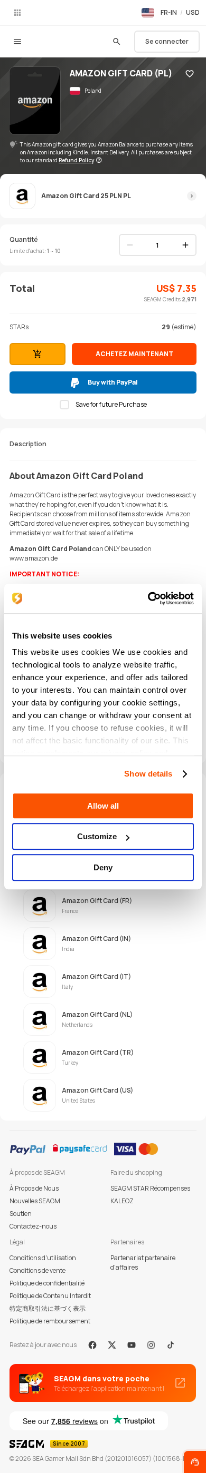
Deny (103, 867)
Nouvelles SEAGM (35, 1200)
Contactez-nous (33, 1226)
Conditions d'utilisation (43, 1257)
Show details (148, 773)
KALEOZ (122, 1200)
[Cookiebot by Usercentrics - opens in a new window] (148, 598)
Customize (97, 836)
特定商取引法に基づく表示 (48, 1308)
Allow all (103, 805)
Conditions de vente (37, 1270)
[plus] (185, 245)
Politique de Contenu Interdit (50, 1295)
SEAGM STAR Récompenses (150, 1188)
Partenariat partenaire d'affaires (142, 1262)
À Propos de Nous (34, 1188)
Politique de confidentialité (47, 1283)
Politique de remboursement (50, 1321)
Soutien (21, 1213)
